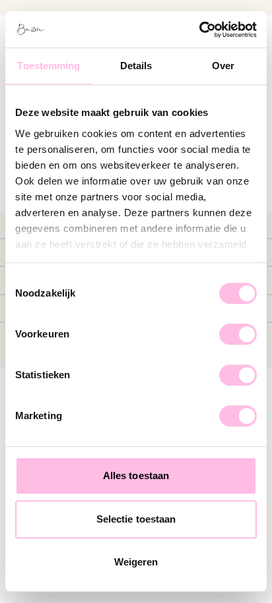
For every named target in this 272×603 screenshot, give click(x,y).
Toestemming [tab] (48, 65)
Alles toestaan (136, 475)
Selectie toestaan (136, 519)
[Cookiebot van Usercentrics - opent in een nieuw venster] (199, 29)
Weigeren (136, 561)
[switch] (238, 334)
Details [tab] (136, 65)
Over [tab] (223, 65)
